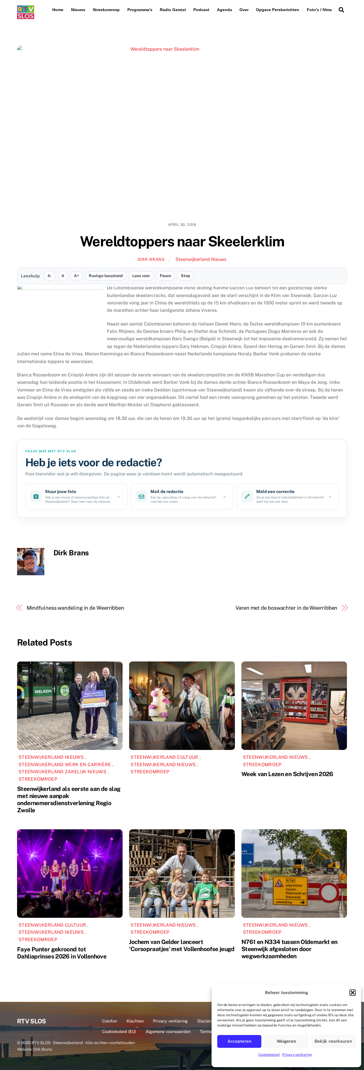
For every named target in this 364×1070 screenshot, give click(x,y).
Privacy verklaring (297, 1055)
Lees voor (141, 275)
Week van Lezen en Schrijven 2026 (287, 774)
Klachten (135, 1021)
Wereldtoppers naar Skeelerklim (182, 241)
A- (49, 275)
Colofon (109, 1021)
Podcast (201, 9)
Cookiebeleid (269, 1055)
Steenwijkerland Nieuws (200, 259)
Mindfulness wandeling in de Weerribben (76, 608)
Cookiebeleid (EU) (119, 1031)
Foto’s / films (319, 9)
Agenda (224, 9)
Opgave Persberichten (277, 9)
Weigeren (286, 1041)
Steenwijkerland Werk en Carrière (64, 764)
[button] (352, 992)
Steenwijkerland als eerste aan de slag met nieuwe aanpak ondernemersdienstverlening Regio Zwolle (68, 799)
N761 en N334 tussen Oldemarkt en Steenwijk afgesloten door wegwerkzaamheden (289, 949)
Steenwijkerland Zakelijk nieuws (62, 771)
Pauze (165, 275)
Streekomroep (106, 9)
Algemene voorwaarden (168, 1031)
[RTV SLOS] (25, 16)
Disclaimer (207, 1021)
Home (57, 9)
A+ (76, 275)
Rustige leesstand (106, 275)
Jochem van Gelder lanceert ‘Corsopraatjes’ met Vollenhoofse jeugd (181, 945)
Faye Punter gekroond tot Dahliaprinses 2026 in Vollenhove (61, 953)
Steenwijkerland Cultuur (164, 757)
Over (244, 9)
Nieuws (78, 9)
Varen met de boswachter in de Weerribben (286, 608)
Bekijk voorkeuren (333, 1041)
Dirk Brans (151, 259)
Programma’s (139, 9)
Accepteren (239, 1041)
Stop (185, 275)
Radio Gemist (173, 9)
